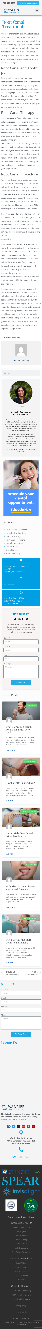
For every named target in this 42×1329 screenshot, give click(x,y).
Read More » (10, 750)
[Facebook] (9, 1126)
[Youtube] (23, 1126)
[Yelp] (33, 1126)
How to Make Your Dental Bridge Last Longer (19, 835)
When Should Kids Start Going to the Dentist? (18, 941)
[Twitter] (13, 1126)
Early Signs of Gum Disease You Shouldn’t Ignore (20, 888)
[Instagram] (18, 1126)
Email (6, 647)
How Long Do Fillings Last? (20, 782)
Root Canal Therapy (21, 1275)
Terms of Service (21, 1312)
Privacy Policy (21, 1305)
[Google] (28, 1126)
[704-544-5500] (21, 1149)
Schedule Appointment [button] (10, 337)
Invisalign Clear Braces (21, 1299)
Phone (6, 655)
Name (6, 638)
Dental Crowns (21, 1271)
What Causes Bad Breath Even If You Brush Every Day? (19, 729)
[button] (37, 10)
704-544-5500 (21, 1156)
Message (7, 664)
